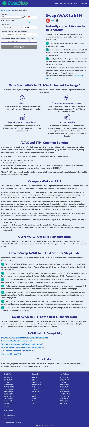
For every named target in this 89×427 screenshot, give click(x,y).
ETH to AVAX (8, 380)
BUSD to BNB (8, 394)
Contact (83, 3)
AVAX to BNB (8, 384)
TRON (34, 403)
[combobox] (29, 17)
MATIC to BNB (9, 396)
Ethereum (35, 380)
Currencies (35, 374)
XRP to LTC (63, 403)
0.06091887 (10, 20)
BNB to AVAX (8, 389)
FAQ (76, 3)
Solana (34, 398)
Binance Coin (36, 382)
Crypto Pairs (10, 10)
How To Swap (64, 374)
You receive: (5, 24)
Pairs (56, 3)
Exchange (19, 46)
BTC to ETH (8, 377)
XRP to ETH (8, 403)
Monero (34, 394)
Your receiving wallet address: (14, 31)
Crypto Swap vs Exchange (12, 422)
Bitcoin (34, 377)
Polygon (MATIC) (37, 391)
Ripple (34, 396)
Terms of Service (9, 415)
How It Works (66, 3)
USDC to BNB (8, 398)
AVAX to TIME (9, 387)
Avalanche (35, 387)
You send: (5, 14)
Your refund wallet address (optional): (17, 38)
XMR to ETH (8, 401)
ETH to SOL (8, 382)
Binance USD (36, 384)
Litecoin (34, 389)
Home (3, 10)
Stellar (34, 401)
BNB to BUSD (8, 391)
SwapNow (7, 407)
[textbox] (29, 17)
